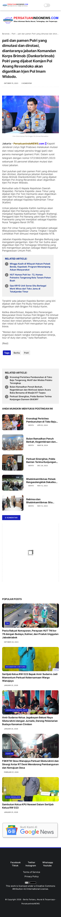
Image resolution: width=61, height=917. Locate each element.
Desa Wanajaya (13, 797)
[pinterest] (21, 361)
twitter (31, 862)
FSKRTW (9, 754)
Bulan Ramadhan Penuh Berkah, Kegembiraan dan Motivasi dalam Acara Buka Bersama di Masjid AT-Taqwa (30, 389)
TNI (7, 623)
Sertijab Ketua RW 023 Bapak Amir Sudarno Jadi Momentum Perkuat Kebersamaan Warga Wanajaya (30, 677)
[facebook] (4, 361)
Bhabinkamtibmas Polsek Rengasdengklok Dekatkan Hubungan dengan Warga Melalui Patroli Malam (41, 481)
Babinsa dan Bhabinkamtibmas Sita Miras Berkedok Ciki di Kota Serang (42, 501)
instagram (31, 865)
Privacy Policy (32, 876)
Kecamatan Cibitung (16, 667)
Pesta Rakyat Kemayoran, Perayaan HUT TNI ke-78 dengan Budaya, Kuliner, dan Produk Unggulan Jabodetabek (30, 634)
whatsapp (47, 862)
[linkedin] (27, 361)
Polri (13, 34)
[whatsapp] (15, 361)
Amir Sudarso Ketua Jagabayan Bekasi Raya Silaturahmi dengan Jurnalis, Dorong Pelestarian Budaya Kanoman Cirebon (30, 721)
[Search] (53, 5)
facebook (15, 862)
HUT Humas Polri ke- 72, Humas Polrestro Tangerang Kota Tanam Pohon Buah (30, 277)
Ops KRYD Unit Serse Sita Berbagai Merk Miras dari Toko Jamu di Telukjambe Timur (28, 288)
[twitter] (10, 361)
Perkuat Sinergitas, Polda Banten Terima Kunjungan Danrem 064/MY (31, 398)
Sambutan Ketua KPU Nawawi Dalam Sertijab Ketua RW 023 (27, 806)
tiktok (15, 865)
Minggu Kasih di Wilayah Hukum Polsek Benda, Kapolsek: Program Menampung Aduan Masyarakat (30, 266)
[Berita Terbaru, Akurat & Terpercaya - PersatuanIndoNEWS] (15, 7)
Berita (17, 352)
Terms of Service (31, 872)
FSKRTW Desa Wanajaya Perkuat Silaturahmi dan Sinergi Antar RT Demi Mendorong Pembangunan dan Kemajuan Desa (30, 764)
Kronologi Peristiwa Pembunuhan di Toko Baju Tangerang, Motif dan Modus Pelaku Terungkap (31, 380)
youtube (47, 865)
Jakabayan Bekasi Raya (16, 710)
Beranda (5, 34)
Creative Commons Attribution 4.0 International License (33, 887)
